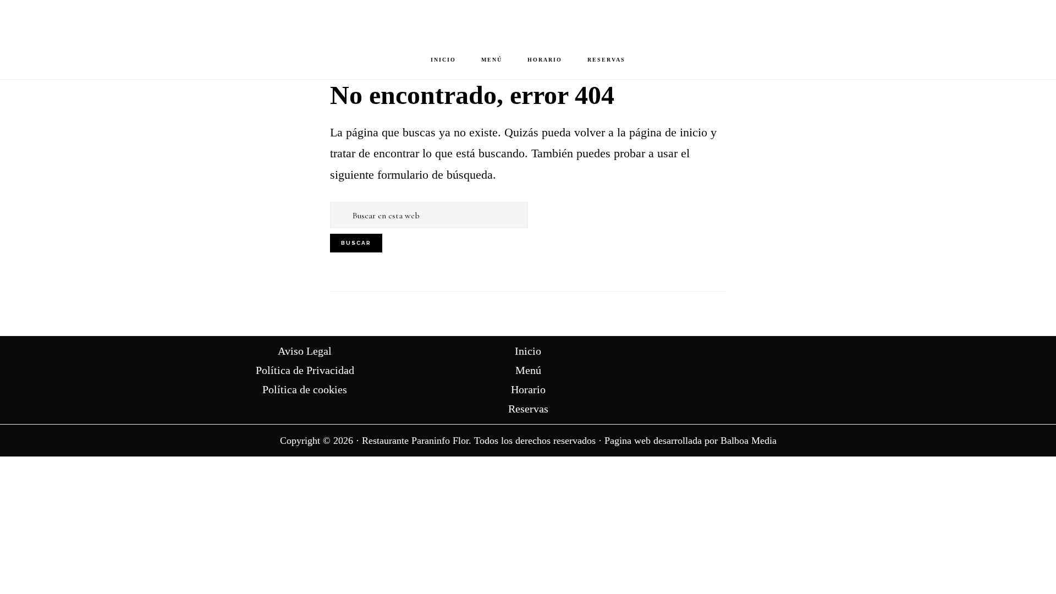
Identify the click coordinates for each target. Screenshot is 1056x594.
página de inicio (668, 132)
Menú (528, 370)
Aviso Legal (305, 351)
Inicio (528, 351)
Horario (528, 389)
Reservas (528, 409)
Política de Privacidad (305, 370)
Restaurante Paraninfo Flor (528, 19)
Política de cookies (304, 389)
